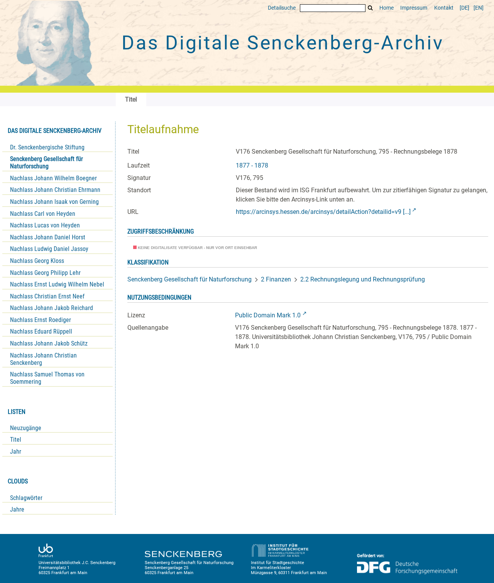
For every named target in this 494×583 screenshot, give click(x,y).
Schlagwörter (26, 498)
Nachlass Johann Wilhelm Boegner (53, 178)
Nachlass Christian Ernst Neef (47, 296)
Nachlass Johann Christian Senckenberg (43, 359)
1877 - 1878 (252, 165)
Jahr (15, 451)
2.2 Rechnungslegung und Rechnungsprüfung (362, 279)
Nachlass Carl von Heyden (42, 213)
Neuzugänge (25, 428)
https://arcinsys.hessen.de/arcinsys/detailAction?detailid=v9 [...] (323, 211)
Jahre (17, 509)
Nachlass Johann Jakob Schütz (49, 343)
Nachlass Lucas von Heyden (45, 225)
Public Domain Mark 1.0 (268, 315)
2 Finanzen (276, 279)
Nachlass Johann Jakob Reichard (51, 308)
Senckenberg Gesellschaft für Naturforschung (46, 162)
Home (386, 8)
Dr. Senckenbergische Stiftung (47, 147)
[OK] (370, 8)
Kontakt (443, 8)
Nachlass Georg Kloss (37, 260)
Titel (15, 439)
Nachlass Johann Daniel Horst (47, 237)
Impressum (413, 8)
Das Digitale (282, 43)
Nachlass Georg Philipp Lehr (45, 272)
